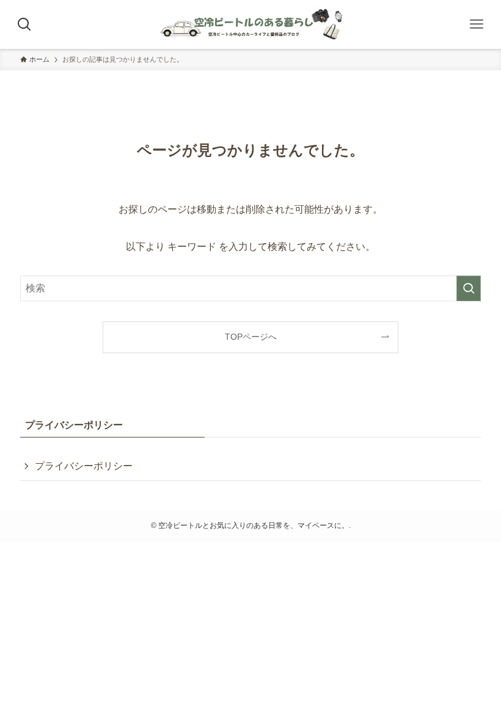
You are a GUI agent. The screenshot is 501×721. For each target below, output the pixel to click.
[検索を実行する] (468, 288)
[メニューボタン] (476, 24)
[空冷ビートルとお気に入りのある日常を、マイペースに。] (250, 24)
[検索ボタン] (24, 24)
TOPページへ (251, 337)
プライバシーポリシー (84, 466)
